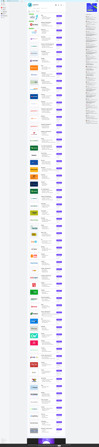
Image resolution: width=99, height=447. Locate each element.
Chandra (88, 31)
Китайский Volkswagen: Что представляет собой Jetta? (90, 64)
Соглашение (2, 441)
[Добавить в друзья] (59, 5)
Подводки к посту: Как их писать (90, 19)
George (88, 16)
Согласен (59, 445)
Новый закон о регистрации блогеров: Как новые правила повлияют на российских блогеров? (91, 35)
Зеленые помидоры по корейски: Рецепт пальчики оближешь (90, 29)
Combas (88, 37)
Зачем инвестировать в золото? (90, 80)
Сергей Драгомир (89, 66)
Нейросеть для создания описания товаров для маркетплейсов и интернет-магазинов (91, 90)
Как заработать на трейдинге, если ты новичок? (91, 113)
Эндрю (88, 55)
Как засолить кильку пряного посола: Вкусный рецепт (91, 59)
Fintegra (88, 77)
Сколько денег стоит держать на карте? (91, 118)
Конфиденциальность (4, 440)
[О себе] (63, 5)
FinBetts (88, 43)
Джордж (88, 21)
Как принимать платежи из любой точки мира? (91, 108)
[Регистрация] (97, 1)
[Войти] (96, 1)
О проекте (2, 438)
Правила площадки (3, 439)
